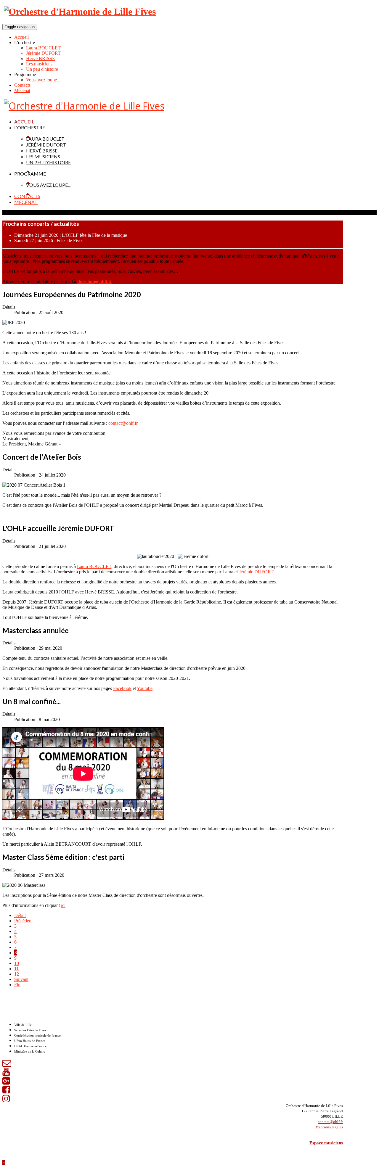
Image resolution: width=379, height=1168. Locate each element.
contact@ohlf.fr (123, 423)
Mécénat (22, 90)
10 (16, 963)
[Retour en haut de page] (3, 1162)
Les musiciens (39, 63)
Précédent (23, 920)
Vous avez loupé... (43, 79)
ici (63, 905)
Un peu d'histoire (42, 69)
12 (16, 973)
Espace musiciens (326, 1142)
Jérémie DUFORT (43, 53)
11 (16, 968)
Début (20, 915)
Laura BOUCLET (43, 47)
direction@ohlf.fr (94, 281)
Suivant (21, 979)
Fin (17, 984)
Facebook (122, 688)
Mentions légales (329, 1127)
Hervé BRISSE (40, 58)
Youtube (144, 688)
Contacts (22, 85)
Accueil (21, 37)
